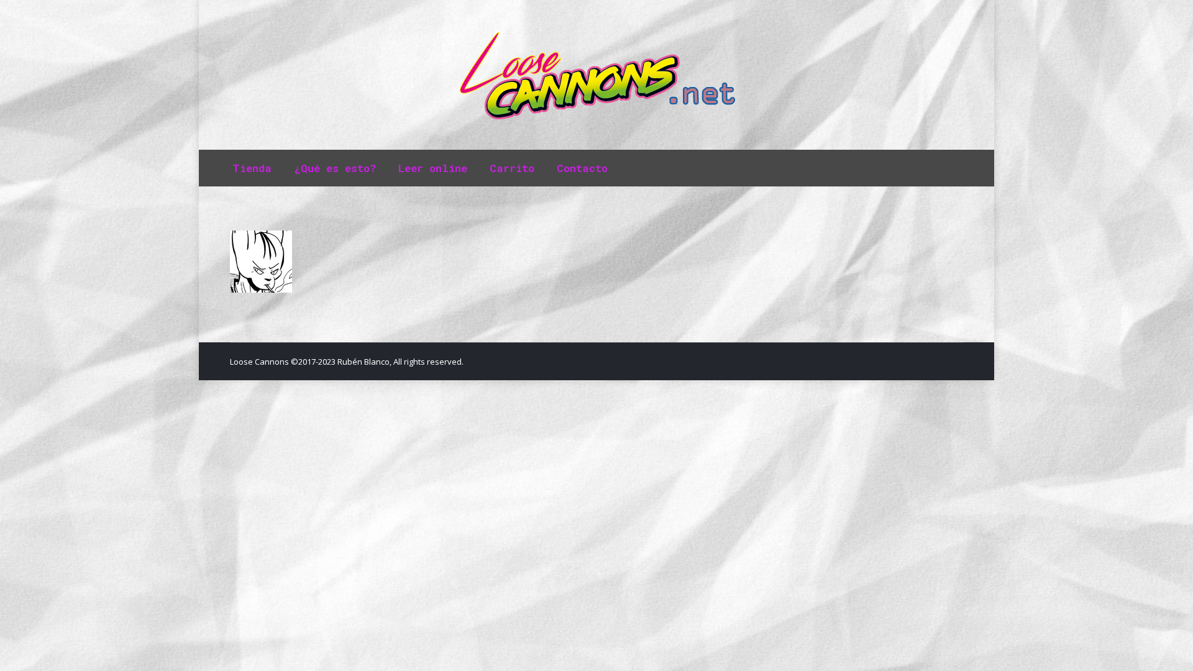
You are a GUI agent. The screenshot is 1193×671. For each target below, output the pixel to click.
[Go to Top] (1173, 651)
